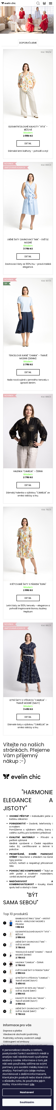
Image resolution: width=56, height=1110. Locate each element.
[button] (4, 20)
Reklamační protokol (14, 1034)
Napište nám (10, 1037)
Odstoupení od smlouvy (16, 1023)
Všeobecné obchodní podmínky (20, 1016)
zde (32, 1084)
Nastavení (27, 1092)
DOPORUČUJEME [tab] (27, 42)
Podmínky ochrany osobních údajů (22, 1019)
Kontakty (8, 1041)
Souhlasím (27, 1102)
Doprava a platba (12, 1012)
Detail (26, 140)
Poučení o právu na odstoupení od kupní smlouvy (25, 1029)
